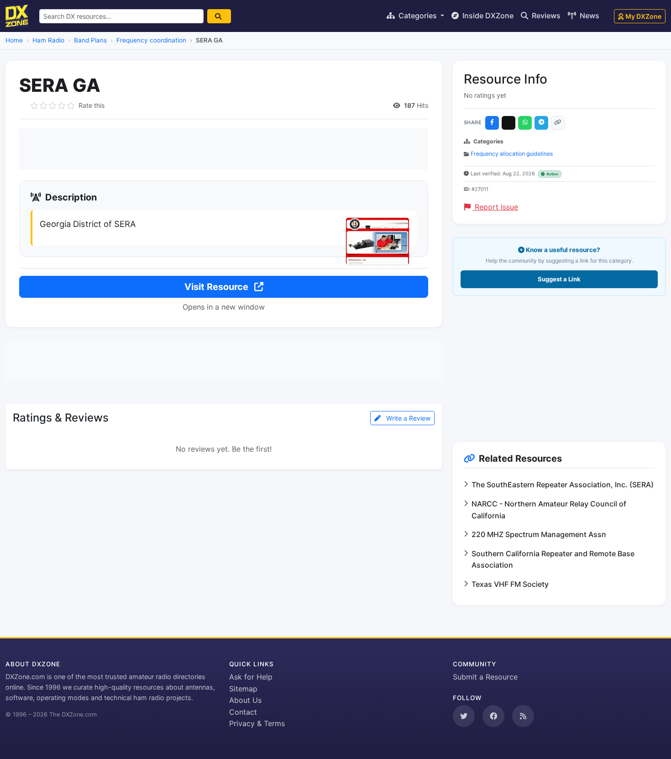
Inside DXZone (487, 15)
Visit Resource (217, 286)
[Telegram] (541, 123)
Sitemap (243, 688)
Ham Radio (48, 40)
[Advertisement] (223, 148)
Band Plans (90, 40)
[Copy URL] (558, 123)
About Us (245, 700)
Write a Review (407, 418)
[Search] (219, 16)
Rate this (92, 105)
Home (14, 40)
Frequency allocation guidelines (512, 153)
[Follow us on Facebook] (493, 716)
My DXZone (643, 16)
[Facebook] (492, 123)
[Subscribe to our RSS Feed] (523, 716)
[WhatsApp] (525, 123)
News (588, 15)
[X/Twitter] (508, 123)
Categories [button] (418, 15)
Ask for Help (251, 676)
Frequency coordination (151, 40)
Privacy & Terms (257, 723)
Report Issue (495, 206)
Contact (243, 712)
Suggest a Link (559, 279)
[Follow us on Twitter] (464, 716)
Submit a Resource (485, 676)
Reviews (545, 15)
